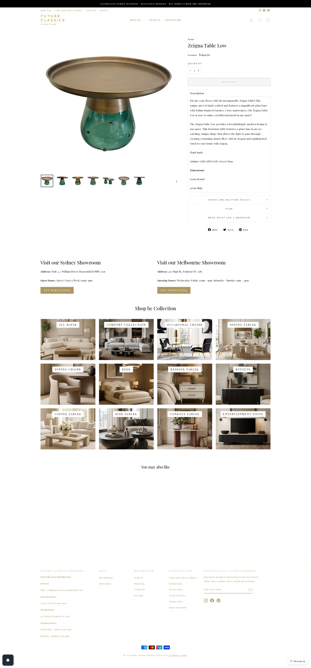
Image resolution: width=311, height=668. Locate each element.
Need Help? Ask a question (229, 217)
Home (191, 39)
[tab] (197, 93)
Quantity (195, 63)
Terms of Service (177, 595)
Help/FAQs (45, 10)
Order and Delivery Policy (229, 199)
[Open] (7, 660)
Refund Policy (176, 583)
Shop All (136, 20)
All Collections (106, 577)
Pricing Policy (176, 601)
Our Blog (138, 595)
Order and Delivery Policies (68, 10)
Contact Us (90, 10)
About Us (103, 10)
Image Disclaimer (178, 607)
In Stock (154, 20)
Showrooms (173, 20)
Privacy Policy (176, 589)
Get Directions (57, 290)
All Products (105, 583)
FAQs (229, 208)
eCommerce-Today (178, 655)
